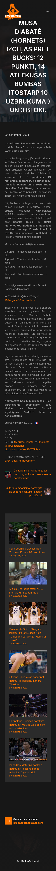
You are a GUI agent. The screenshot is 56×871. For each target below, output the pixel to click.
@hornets (43, 442)
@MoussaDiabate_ (24, 442)
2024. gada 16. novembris (20, 300)
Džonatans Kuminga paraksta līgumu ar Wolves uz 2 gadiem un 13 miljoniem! (27, 724)
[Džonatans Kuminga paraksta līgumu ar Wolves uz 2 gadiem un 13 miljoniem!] (28, 714)
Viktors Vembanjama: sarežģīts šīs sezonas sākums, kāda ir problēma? (24, 491)
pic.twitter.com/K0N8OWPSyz (22, 449)
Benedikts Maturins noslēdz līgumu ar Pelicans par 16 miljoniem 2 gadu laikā (25, 768)
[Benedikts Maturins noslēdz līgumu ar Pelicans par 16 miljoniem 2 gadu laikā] (28, 758)
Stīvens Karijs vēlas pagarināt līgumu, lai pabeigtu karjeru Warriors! (26, 680)
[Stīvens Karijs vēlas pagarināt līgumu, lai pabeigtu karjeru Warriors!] (28, 670)
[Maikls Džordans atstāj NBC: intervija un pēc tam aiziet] (28, 582)
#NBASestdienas (14, 445)
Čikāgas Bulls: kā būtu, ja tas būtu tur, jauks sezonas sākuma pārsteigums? (32, 474)
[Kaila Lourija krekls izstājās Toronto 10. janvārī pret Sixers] (28, 542)
